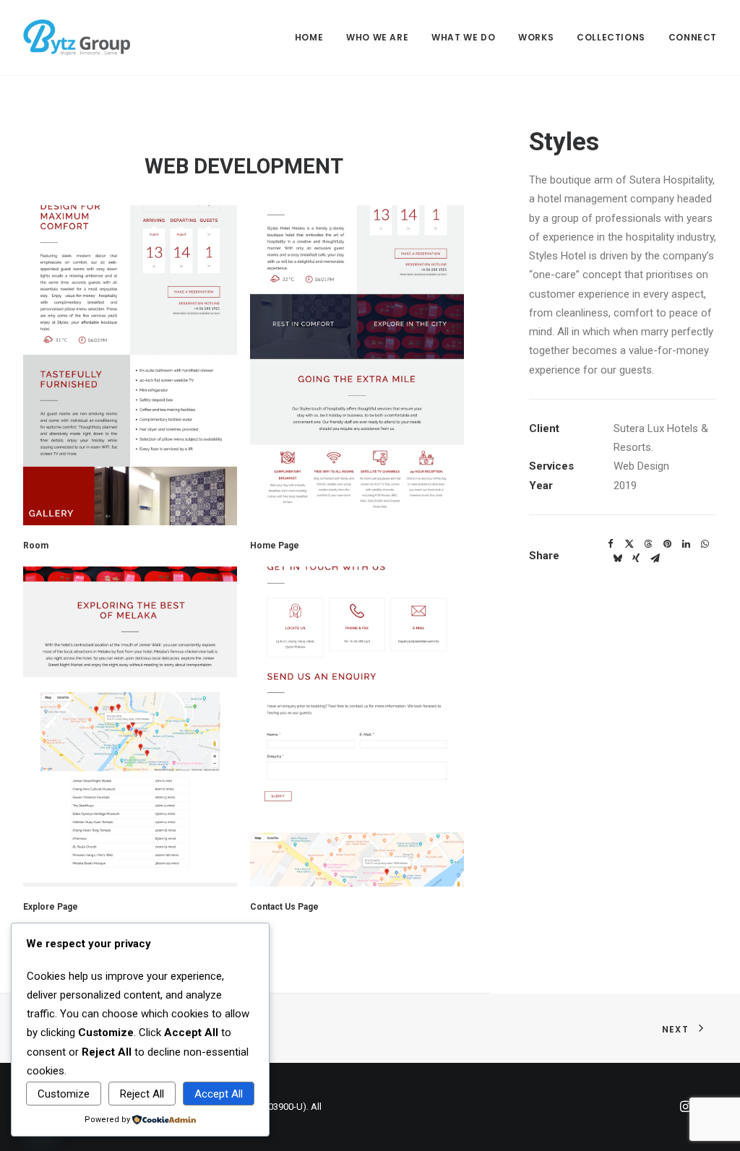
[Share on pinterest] (667, 544)
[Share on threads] (648, 544)
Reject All (142, 1093)
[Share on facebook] (610, 544)
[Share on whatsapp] (704, 544)
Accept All (218, 1093)
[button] (130, 365)
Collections (611, 37)
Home (309, 37)
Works (536, 37)
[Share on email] (654, 558)
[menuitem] (314, 37)
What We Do (463, 37)
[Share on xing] (636, 558)
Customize (64, 1093)
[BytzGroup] (76, 38)
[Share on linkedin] (685, 544)
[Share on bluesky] (617, 558)
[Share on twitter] (629, 544)
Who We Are (377, 37)
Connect (692, 37)
